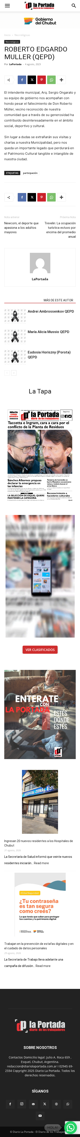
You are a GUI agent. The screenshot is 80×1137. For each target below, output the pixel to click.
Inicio (7, 35)
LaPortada (15, 64)
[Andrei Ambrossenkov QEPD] (15, 316)
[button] (7, 5)
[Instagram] (21, 1104)
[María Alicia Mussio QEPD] (15, 336)
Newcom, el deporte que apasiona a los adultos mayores (21, 227)
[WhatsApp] (51, 80)
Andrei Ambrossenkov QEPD (51, 311)
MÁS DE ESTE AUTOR (58, 300)
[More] (61, 80)
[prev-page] (7, 373)
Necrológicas (22, 35)
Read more (41, 863)
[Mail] (33, 1104)
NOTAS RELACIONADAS (23, 300)
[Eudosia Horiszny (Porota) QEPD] (15, 357)
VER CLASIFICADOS (40, 650)
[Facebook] (22, 80)
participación (30, 172)
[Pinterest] (41, 80)
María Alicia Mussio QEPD (48, 332)
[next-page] (13, 373)
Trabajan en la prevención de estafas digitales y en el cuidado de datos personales (39, 946)
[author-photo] (40, 273)
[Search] (74, 5)
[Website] (56, 1104)
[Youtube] (40, 1116)
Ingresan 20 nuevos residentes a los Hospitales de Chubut (38, 843)
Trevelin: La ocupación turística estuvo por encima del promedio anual (60, 230)
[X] (32, 80)
